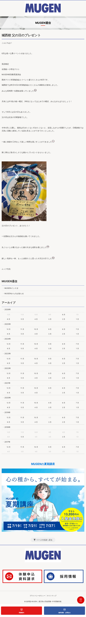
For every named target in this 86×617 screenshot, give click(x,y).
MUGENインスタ (11, 288)
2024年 (7, 339)
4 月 (36, 319)
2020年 (7, 398)
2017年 (7, 442)
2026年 (7, 309)
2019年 (7, 412)
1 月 (77, 319)
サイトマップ (51, 596)
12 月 (8, 329)
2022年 (7, 368)
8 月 (63, 314)
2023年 (7, 353)
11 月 (22, 329)
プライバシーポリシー (37, 596)
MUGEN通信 (9, 281)
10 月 (36, 329)
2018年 (7, 427)
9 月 (49, 329)
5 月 (22, 319)
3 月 (49, 319)
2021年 (7, 383)
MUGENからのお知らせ (14, 293)
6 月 (8, 319)
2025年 (7, 324)
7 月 (77, 329)
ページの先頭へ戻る (44, 540)
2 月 (63, 319)
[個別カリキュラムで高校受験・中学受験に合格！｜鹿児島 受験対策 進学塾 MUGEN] (43, 8)
